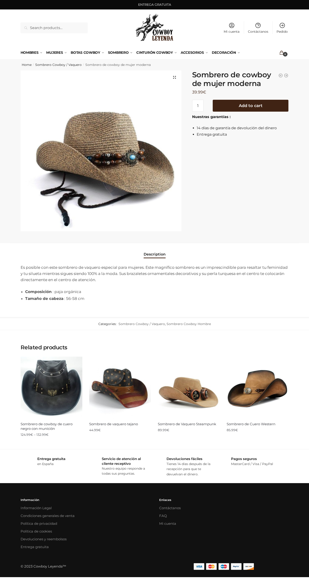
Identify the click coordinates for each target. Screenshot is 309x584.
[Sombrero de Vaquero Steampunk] (189, 387)
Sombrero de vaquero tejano (113, 424)
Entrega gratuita (35, 547)
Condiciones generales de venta (48, 516)
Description (155, 254)
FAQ (163, 516)
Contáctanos (258, 32)
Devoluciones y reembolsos (44, 539)
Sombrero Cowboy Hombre (189, 324)
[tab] (155, 250)
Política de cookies (36, 531)
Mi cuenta (231, 32)
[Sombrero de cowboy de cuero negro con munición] (51, 387)
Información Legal (36, 508)
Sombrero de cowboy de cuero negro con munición (47, 426)
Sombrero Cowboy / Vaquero (58, 65)
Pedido (282, 32)
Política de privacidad (39, 523)
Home (27, 65)
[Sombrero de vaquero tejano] (120, 387)
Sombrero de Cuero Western (251, 424)
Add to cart (251, 105)
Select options (51, 444)
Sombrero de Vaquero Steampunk (187, 424)
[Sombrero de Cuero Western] (257, 387)
